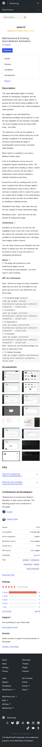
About (4, 660)
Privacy (5, 671)
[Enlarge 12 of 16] (37, 409)
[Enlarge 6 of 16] (17, 431)
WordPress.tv (8, 690)
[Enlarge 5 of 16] (17, 420)
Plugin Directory (8, 10)
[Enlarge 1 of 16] (17, 373)
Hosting (5, 667)
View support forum (10, 627)
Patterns (25, 671)
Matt (5, 700)
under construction (33, 569)
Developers (6, 686)
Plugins (25, 667)
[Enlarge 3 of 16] (17, 397)
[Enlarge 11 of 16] (37, 397)
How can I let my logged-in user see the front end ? (12, 483)
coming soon (35, 560)
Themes (25, 664)
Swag (25, 690)
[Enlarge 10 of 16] (37, 385)
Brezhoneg (11, 718)
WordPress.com (9, 697)
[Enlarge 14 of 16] (37, 432)
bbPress (6, 704)
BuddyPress (8, 708)
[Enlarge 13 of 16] (37, 420)
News (4, 664)
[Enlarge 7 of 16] (17, 442)
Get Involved (27, 678)
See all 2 (37, 555)
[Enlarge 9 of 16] (37, 373)
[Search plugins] (25, 17)
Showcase (26, 660)
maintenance (28, 564)
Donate (26, 686)
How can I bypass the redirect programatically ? (12, 475)
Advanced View (8, 575)
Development (9, 75)
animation (26, 560)
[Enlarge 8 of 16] (17, 454)
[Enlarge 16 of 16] (37, 454)
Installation (8, 70)
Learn (4, 678)
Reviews (7, 64)
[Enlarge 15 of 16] (37, 443)
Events (25, 682)
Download (7, 50)
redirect (36, 564)
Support (7, 81)
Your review (6, 611)
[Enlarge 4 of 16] (17, 409)
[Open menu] (38, 3)
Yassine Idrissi (12, 519)
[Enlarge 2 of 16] (17, 385)
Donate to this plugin (10, 647)
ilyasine (8, 44)
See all (37, 611)
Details (7, 58)
